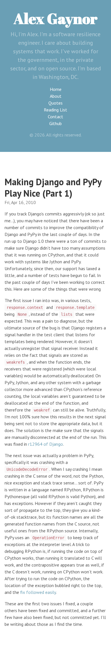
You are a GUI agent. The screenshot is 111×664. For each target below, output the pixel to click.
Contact (55, 116)
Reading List (55, 110)
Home (55, 89)
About (55, 96)
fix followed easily (38, 592)
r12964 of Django (45, 444)
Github (55, 123)
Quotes (55, 103)
